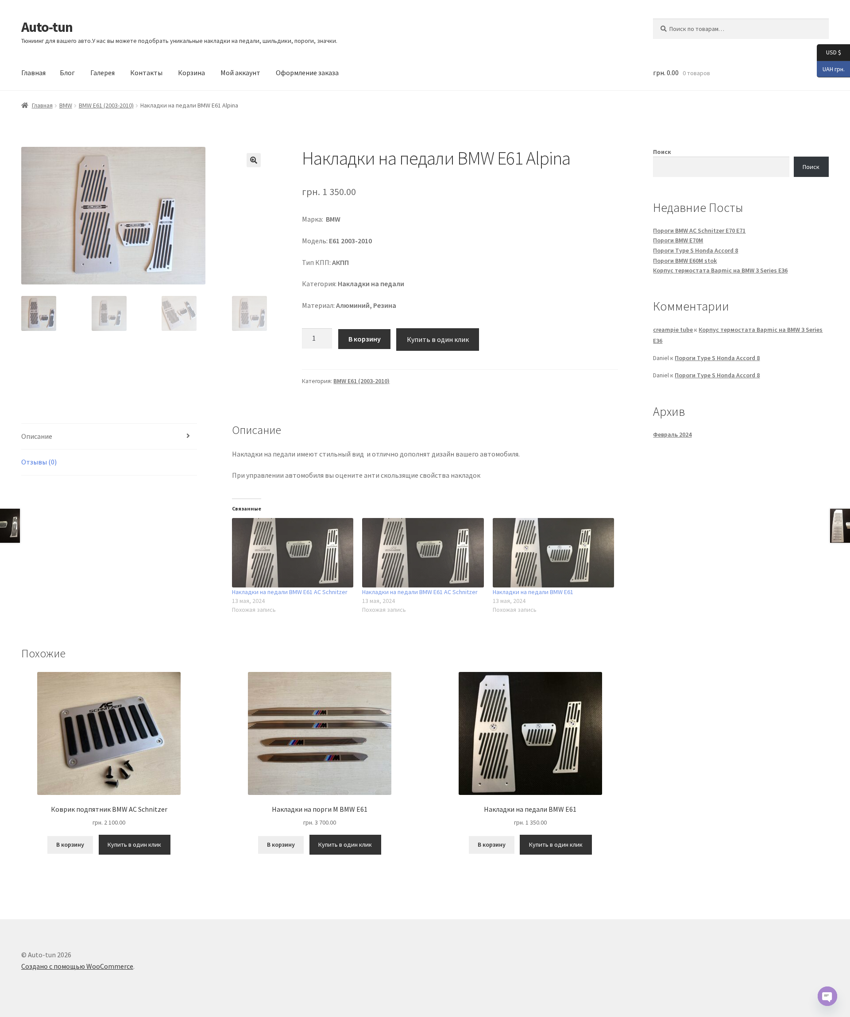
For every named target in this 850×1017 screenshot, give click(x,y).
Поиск (662, 152)
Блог (67, 72)
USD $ (829, 52)
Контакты (146, 72)
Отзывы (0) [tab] (39, 461)
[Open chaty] (827, 996)
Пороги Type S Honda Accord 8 (695, 250)
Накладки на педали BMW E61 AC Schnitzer (290, 592)
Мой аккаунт (240, 72)
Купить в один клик (438, 339)
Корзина (191, 72)
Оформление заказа (307, 72)
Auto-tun (47, 27)
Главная (33, 72)
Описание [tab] (36, 436)
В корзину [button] (70, 844)
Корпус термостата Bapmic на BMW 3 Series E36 (720, 270)
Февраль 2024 (672, 434)
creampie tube (673, 330)
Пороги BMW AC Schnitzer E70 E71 (699, 230)
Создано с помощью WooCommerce (77, 966)
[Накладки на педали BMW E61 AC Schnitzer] (292, 552)
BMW (65, 105)
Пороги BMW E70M (678, 240)
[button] (254, 160)
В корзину (364, 338)
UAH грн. (831, 68)
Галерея (102, 72)
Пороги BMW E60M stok (685, 261)
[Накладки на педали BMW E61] (553, 552)
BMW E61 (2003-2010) (106, 105)
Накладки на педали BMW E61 (533, 592)
